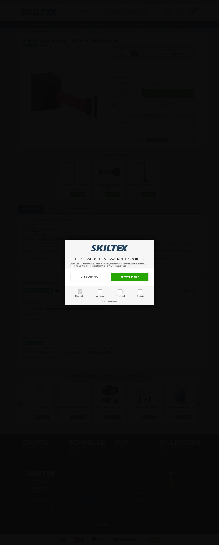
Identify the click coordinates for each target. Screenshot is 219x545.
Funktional (120, 296)
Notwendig (79, 296)
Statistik (140, 296)
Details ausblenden (109, 301)
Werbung (100, 296)
